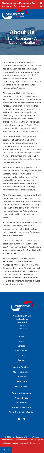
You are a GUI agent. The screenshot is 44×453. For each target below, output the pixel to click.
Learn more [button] (35, 443)
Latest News (21, 350)
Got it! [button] (6, 450)
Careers (21, 346)
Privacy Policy (21, 398)
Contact (21, 360)
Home (21, 336)
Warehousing (21, 386)
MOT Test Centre (21, 372)
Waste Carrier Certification (21, 412)
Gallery (21, 355)
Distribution (21, 381)
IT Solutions (21, 376)
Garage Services (21, 367)
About (21, 341)
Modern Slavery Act (21, 407)
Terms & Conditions (21, 393)
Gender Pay (21, 402)
